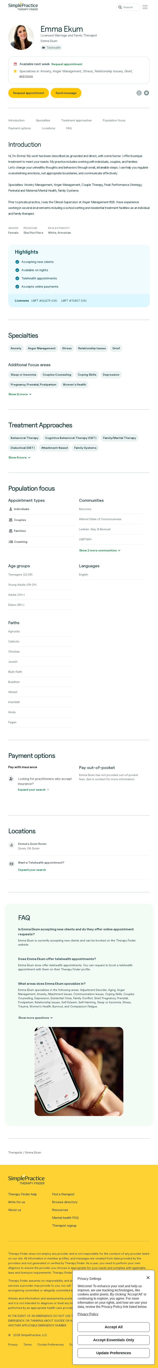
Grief (116, 348)
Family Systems (85, 447)
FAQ (69, 128)
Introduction (16, 120)
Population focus (114, 120)
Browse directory (65, 1202)
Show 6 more (17, 457)
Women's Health (74, 384)
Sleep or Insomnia (23, 374)
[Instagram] (146, 93)
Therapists (15, 1152)
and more (26, 76)
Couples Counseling (57, 374)
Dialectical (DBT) (23, 447)
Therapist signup (64, 1225)
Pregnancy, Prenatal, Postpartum (33, 384)
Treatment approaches (76, 120)
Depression (111, 374)
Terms (28, 1344)
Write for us (16, 1202)
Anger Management (42, 348)
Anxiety (16, 348)
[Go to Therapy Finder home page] (23, 7)
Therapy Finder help (22, 1194)
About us (14, 1210)
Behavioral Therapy (24, 438)
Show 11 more (18, 394)
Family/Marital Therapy (119, 438)
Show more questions (33, 1017)
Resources (60, 1210)
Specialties (43, 120)
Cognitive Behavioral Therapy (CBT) (70, 438)
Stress (67, 348)
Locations (48, 128)
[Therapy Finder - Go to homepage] (77, 1181)
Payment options (19, 128)
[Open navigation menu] (145, 7)
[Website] (139, 93)
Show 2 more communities (98, 550)
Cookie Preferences (50, 1344)
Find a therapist (63, 1194)
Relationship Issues (92, 348)
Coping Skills (87, 374)
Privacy (13, 1344)
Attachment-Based (54, 447)
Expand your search (31, 789)
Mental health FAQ (65, 1218)
